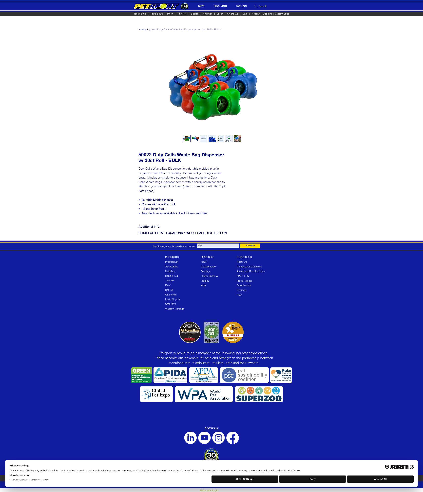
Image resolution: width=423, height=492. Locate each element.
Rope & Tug (171, 275)
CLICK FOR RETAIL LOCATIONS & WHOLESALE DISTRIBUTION (182, 233)
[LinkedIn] (190, 438)
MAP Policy (243, 275)
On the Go (232, 13)
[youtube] (204, 438)
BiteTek (194, 13)
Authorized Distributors (249, 266)
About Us (242, 261)
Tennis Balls (140, 13)
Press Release (244, 280)
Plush (170, 13)
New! (204, 261)
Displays (267, 13)
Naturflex (207, 13)
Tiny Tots (170, 280)
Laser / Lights (172, 299)
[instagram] (218, 438)
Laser (220, 13)
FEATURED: (207, 257)
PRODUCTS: (172, 257)
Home (142, 29)
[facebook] (232, 438)
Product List (171, 261)
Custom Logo (282, 13)
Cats (245, 13)
